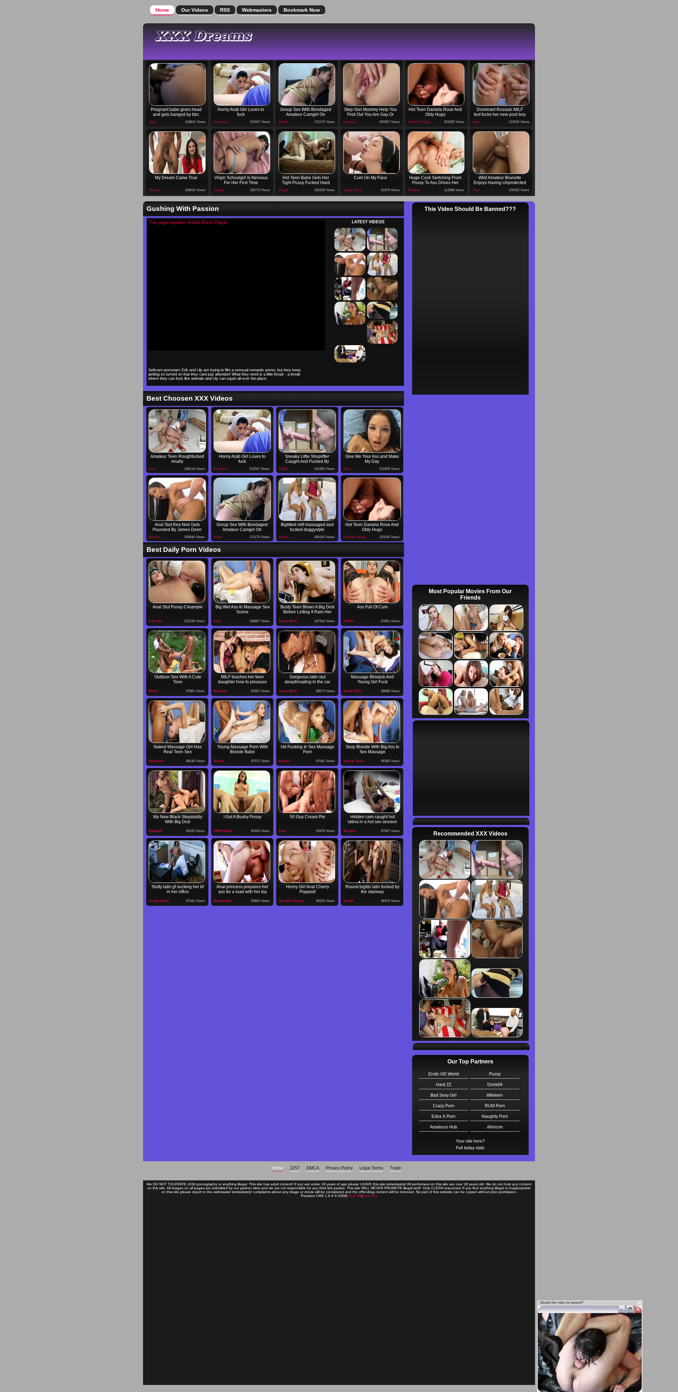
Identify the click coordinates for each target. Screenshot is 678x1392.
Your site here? (470, 1141)
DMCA (313, 1168)
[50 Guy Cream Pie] (307, 792)
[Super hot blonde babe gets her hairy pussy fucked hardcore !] (242, 792)
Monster (155, 190)
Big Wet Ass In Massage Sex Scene (242, 609)
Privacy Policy (339, 1168)
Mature (284, 537)
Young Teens (352, 190)
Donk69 (494, 1084)
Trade (395, 1168)
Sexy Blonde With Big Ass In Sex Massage (372, 749)
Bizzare (285, 761)
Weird (283, 122)
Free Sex (155, 621)
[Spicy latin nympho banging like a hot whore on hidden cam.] (372, 792)
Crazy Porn (443, 1105)
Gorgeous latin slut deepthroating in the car (307, 679)
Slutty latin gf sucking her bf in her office (177, 889)
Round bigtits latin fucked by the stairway (372, 889)
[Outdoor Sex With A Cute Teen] (177, 652)
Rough (283, 190)
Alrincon (495, 1127)
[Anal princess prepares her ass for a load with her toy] (242, 861)
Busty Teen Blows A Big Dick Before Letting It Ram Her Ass (307, 610)
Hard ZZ (443, 1084)
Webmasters (257, 10)
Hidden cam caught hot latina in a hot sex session (372, 819)
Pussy (495, 1074)
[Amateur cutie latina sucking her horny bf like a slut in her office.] (177, 861)
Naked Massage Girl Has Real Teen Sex (178, 749)
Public (283, 469)
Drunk (219, 761)
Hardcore (220, 122)
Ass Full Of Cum (372, 606)
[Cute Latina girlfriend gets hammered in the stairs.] (372, 861)
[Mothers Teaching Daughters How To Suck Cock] (242, 652)
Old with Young (419, 122)
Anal (152, 122)
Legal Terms (371, 1168)
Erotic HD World (443, 1074)
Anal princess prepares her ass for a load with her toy (242, 889)
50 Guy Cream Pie (307, 816)
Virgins (219, 190)
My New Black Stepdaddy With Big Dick (177, 819)
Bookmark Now (302, 10)
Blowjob (220, 691)
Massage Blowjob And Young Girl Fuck (372, 679)
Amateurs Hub (443, 1127)
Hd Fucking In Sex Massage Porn (307, 749)
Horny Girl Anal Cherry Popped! (307, 889)
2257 (295, 1168)
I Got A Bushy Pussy (242, 816)
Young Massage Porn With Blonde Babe (242, 749)
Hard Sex (369, 1196)
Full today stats (470, 1147)
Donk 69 (354, 1196)
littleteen (495, 1095)
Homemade (222, 901)
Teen (476, 190)
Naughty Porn (495, 1116)
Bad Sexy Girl (443, 1095)
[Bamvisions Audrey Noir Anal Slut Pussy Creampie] (177, 582)
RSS (225, 10)
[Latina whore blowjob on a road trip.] (307, 652)
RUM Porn (495, 1105)
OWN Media (223, 831)
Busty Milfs (353, 691)
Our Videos (194, 10)
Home (162, 10)
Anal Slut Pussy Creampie (178, 606)
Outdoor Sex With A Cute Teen (177, 679)
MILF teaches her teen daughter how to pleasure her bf (242, 680)
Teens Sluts (288, 621)
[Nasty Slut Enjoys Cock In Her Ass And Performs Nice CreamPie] (372, 582)
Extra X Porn (444, 1116)
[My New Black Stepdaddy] (177, 792)
